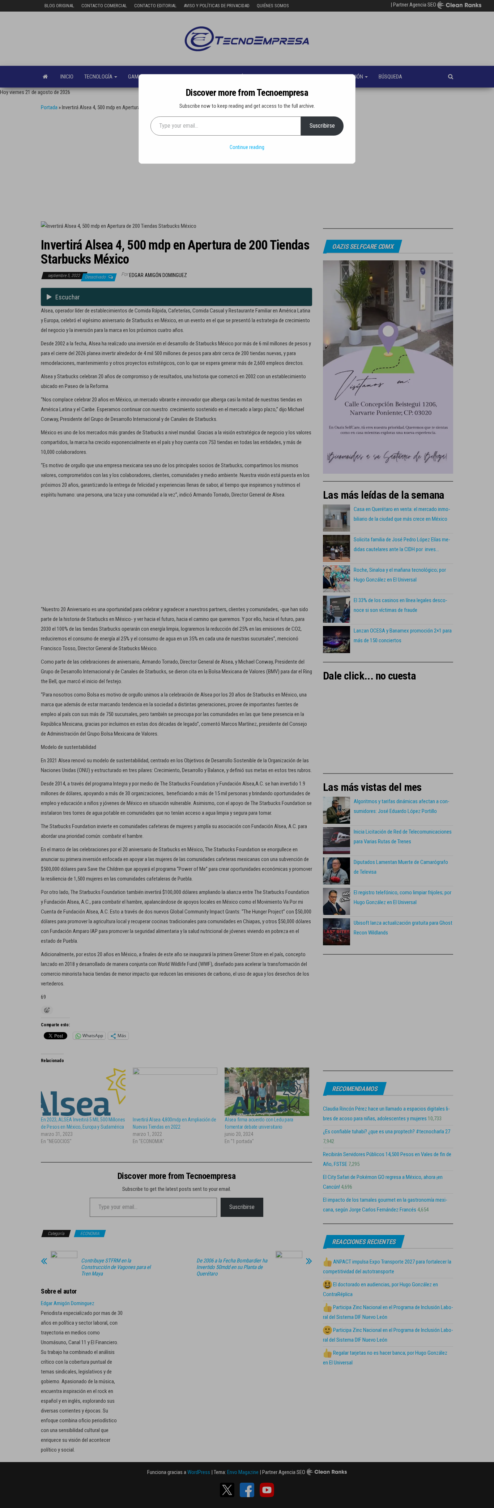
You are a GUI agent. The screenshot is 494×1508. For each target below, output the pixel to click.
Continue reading (247, 147)
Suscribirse (322, 125)
